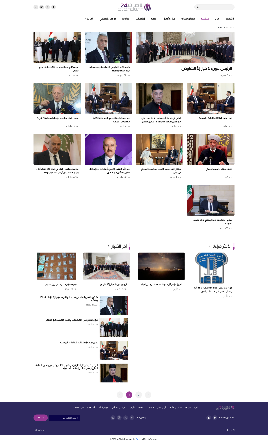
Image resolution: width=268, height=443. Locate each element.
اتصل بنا (230, 430)
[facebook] (53, 7)
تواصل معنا (141, 417)
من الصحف (79, 407)
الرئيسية (230, 18)
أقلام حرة (91, 407)
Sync (138, 439)
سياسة (205, 18)
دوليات (126, 18)
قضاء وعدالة (188, 18)
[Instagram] (119, 417)
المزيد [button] (90, 18)
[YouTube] (113, 417)
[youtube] (36, 7)
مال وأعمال (169, 18)
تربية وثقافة (103, 407)
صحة (153, 18)
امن (217, 18)
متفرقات (150, 407)
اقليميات (140, 18)
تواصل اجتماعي (108, 18)
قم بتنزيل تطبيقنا (226, 417)
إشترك (41, 417)
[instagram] (41, 7)
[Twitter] (125, 417)
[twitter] (47, 7)
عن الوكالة (40, 430)
